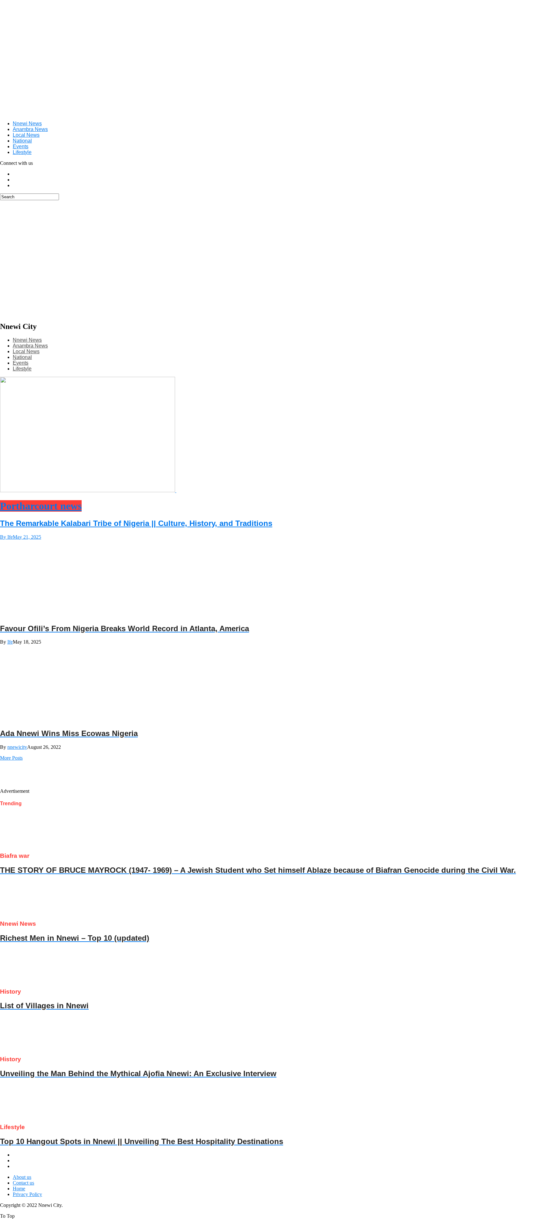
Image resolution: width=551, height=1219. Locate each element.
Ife (10, 642)
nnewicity (17, 747)
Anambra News (30, 129)
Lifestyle (22, 152)
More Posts (11, 758)
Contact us (23, 1183)
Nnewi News (27, 123)
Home (19, 1188)
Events (20, 146)
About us (22, 1177)
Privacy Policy (27, 1194)
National (22, 140)
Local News (26, 135)
